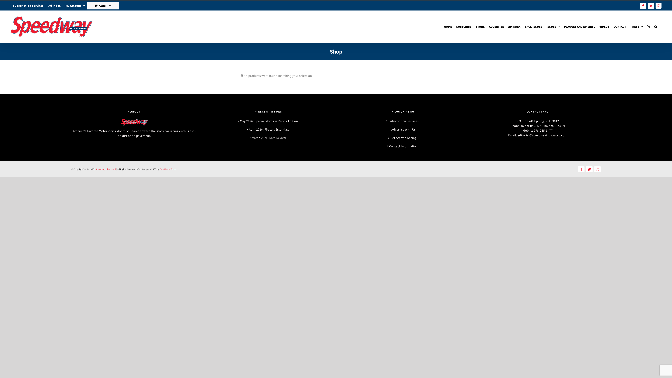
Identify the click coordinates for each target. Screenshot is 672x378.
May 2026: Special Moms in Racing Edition (269, 121)
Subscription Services (403, 121)
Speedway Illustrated (106, 169)
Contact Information (403, 146)
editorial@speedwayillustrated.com (542, 135)
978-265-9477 (543, 130)
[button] (655, 27)
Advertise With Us (403, 129)
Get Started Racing (403, 138)
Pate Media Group (168, 169)
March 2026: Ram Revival (269, 138)
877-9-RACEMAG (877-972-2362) (543, 126)
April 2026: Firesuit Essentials (269, 129)
